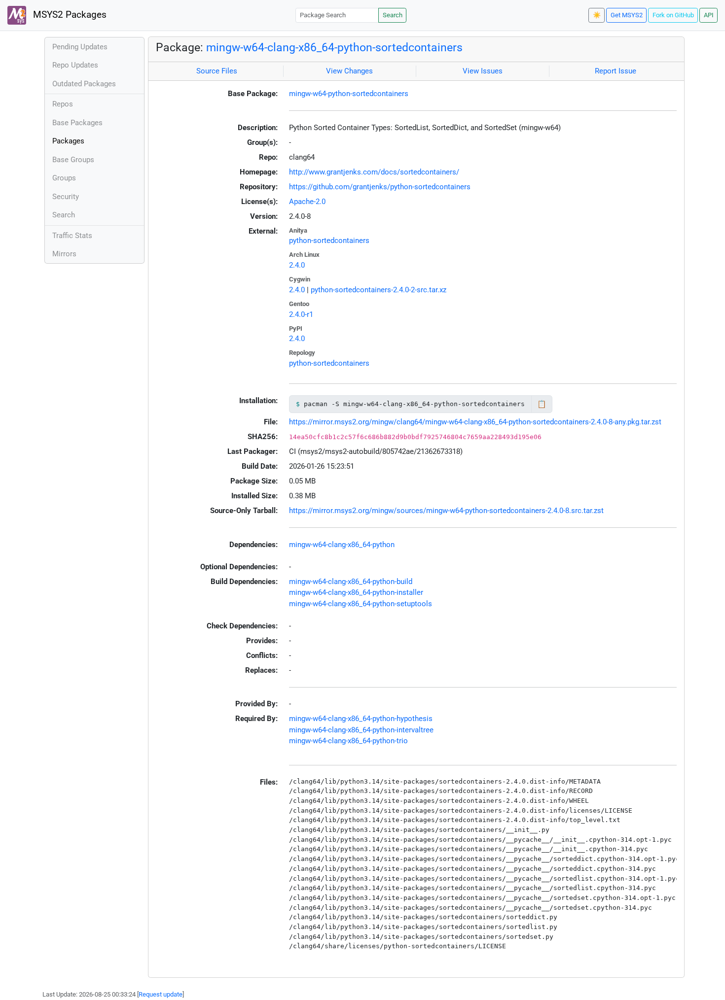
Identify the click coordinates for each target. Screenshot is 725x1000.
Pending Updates (80, 46)
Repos (62, 104)
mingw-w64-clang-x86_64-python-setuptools (360, 603)
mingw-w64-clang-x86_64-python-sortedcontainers (334, 47)
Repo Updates (75, 65)
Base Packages (77, 122)
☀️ (597, 15)
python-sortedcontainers (329, 240)
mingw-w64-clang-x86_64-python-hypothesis (361, 718)
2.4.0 (297, 265)
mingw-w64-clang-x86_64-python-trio (348, 740)
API (709, 15)
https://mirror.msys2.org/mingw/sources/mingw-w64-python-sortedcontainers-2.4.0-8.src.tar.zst (446, 510)
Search (392, 15)
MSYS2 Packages (69, 14)
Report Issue (615, 71)
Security (65, 196)
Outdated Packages (84, 83)
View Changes (349, 71)
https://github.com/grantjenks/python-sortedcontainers (380, 186)
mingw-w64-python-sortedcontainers (348, 93)
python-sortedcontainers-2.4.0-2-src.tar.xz (378, 289)
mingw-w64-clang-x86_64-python (342, 544)
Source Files (216, 71)
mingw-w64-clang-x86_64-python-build (350, 581)
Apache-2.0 (307, 201)
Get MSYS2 (627, 15)
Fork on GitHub (673, 15)
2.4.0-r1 (301, 314)
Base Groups (73, 159)
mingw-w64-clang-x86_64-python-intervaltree (361, 729)
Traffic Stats (72, 235)
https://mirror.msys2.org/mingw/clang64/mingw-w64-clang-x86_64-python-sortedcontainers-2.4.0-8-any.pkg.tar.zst (475, 421)
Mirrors (64, 253)
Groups (64, 177)
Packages (68, 141)
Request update (160, 994)
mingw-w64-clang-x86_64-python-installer (356, 592)
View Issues (483, 71)
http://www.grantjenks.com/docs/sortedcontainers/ (374, 172)
